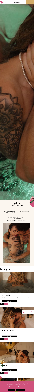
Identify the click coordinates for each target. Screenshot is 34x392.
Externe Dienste (21, 386)
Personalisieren (16, 391)
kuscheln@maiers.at (17, 218)
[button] (27, 311)
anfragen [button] (2, 303)
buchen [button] (6, 303)
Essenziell (11, 386)
